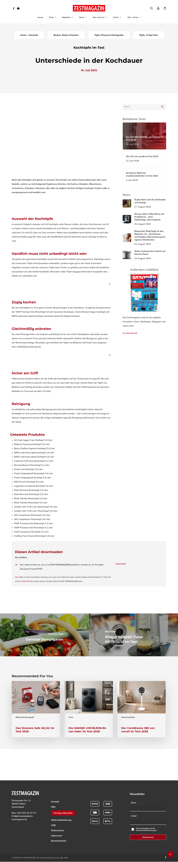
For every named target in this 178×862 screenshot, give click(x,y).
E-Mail (134, 816)
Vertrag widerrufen (63, 813)
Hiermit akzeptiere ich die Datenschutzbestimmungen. (146, 829)
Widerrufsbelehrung (61, 820)
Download (121, 563)
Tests (71, 717)
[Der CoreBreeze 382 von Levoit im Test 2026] (141, 709)
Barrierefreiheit (58, 840)
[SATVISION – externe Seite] (144, 313)
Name (133, 802)
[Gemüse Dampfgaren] (44, 634)
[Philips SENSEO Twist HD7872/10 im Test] (133, 634)
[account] (158, 8)
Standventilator (128, 717)
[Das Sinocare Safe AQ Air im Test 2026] (36, 709)
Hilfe (53, 806)
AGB (53, 825)
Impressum (56, 835)
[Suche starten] (162, 107)
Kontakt (55, 801)
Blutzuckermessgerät (25, 717)
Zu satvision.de (130, 333)
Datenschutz (57, 830)
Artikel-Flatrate (27, 581)
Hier (16, 577)
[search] (151, 8)
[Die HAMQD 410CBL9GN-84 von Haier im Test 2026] (89, 709)
